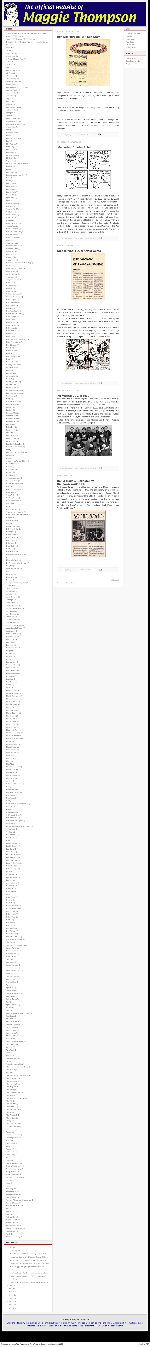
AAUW (8, 62)
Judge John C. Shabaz (14, 628)
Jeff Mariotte (10, 591)
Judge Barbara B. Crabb (15, 625)
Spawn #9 (9, 988)
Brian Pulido (10, 195)
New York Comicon (13, 792)
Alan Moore (10, 76)
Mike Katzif (10, 758)
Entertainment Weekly (14, 393)
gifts (7, 486)
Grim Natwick (11, 520)
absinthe (9, 64)
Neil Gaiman (10, 789)
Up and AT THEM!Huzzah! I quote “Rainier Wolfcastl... (29, 1282)
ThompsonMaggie (12, 1109)
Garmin (9, 466)
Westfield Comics (12, 1203)
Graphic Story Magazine (15, 512)
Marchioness (11, 707)
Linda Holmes (11, 670)
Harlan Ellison (11, 535)
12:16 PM (85, 468)
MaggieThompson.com (14, 699)
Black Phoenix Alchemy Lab (16, 164)
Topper (8, 1132)
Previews (9, 880)
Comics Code (11, 271)
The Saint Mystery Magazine (16, 1098)
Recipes (9, 900)
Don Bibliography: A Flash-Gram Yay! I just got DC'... (28, 1254)
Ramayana (10, 888)
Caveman (9, 217)
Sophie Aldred (11, 982)
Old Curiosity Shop (13, 815)
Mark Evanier (11, 716)
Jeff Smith (9, 594)
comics (8, 265)
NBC (8, 787)
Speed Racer (11, 996)
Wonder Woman (12, 1231)
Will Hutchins (10, 1217)
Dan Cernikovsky (12, 302)
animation (9, 104)
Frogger (9, 455)
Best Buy (9, 147)
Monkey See (10, 769)
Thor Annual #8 (11, 1115)
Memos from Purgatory (14, 738)
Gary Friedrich (11, 469)
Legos (8, 659)
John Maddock (11, 614)
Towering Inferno (12, 1138)
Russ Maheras (11, 934)
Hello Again (10, 543)
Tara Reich (10, 1050)
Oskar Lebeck (11, 835)
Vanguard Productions (14, 1177)
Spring (8, 1010)
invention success (12, 568)
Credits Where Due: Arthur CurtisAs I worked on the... (29, 1260)
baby (8, 130)
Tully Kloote (10, 1152)
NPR (8, 801)
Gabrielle (9, 458)
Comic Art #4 (10, 260)
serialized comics (12, 968)
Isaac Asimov (11, 577)
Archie (8, 116)
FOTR (8, 433)
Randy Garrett (11, 891)
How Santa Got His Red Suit (16, 554)
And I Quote (10, 96)
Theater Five (10, 1107)
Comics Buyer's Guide (14, 268)
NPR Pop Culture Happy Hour (17, 804)
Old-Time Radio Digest (14, 821)
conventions (10, 285)
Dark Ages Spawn (12, 311)
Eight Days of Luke (13, 382)
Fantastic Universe (13, 401)
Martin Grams (11, 721)
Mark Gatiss (10, 719)
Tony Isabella (130, 47)
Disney (8, 348)
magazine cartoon (12, 693)
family (8, 399)
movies (8, 781)
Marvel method (11, 724)
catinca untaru (11, 215)
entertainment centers (14, 390)
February (9, 424)
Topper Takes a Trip (13, 1135)
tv (7, 1157)
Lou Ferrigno (10, 676)
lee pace (9, 656)
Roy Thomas (11, 931)
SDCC (8, 959)
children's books (12, 237)
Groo (8, 523)
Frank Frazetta (11, 438)
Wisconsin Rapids (12, 1225)
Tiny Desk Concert (13, 1123)
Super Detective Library (14, 1041)
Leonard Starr (11, 662)
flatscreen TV (11, 430)
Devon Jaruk (11, 336)
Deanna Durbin (11, 325)
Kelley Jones (10, 642)
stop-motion (10, 1038)
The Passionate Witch (14, 1092)
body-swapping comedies (15, 175)
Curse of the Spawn (13, 297)
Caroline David (11, 209)
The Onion (10, 1090)
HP (7, 557)
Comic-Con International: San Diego (19, 263)
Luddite (8, 685)
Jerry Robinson (11, 597)
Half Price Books (12, 529)
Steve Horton (11, 1033)
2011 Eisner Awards (13, 53)
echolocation (10, 376)
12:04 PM (85, 570)
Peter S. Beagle (11, 869)
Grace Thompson (12, 509)
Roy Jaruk (10, 925)
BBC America (11, 144)
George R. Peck (12, 481)
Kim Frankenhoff (12, 648)
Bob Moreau (10, 172)
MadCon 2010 (11, 690)
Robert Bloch (11, 914)
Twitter (8, 1160)
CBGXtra (9, 220)
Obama (9, 809)
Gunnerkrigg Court (13, 526)
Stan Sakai (10, 1016)
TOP (147, 1344)
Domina (9, 353)
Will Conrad (10, 1211)
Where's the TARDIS (13, 1206)
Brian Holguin (11, 192)
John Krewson (11, 611)
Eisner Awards (11, 384)
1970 (10, 1308)
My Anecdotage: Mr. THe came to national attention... (29, 1273)
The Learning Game (13, 1084)
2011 (10, 1295)
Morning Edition (11, 775)
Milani (8, 761)
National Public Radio (13, 784)
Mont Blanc (10, 772)
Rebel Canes (11, 897)
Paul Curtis (10, 849)
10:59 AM (85, 383)
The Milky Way (11, 1087)
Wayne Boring (11, 1197)
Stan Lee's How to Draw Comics (17, 1013)
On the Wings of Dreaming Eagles (18, 826)
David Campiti (11, 317)
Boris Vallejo (10, 183)
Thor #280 (10, 1112)
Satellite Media (11, 953)
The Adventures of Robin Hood (17, 1067)
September (10, 962)
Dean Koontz (11, 319)
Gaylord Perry (11, 472)
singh (8, 973)
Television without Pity (14, 1064)
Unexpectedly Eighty (13, 1169)
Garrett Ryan (130, 58)
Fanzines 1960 (11, 413)
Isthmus (9, 580)
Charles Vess (11, 226)
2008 (10, 1305)
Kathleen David (11, 636)
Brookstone (10, 198)
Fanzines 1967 (11, 418)
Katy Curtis (10, 639)
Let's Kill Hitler (11, 668)
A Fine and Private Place (15, 59)
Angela (8, 98)
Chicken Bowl (11, 234)
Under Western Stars (13, 1166)
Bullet (8, 200)
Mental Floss (10, 741)
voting (8, 1186)
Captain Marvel (11, 203)
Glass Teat (10, 492)
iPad (7, 571)
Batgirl (8, 135)
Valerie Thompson (12, 1174)
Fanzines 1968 (11, 421)
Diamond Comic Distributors (16, 339)
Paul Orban (10, 852)
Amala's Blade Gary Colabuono (17, 87)
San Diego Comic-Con (14, 939)
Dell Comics (10, 328)
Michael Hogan (11, 747)
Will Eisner (10, 1214)
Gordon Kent (10, 503)
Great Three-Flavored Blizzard (17, 515)
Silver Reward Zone (13, 971)
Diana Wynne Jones (13, 342)
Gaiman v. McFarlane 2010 (15, 461)
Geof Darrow (11, 475)
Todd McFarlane (12, 1126)
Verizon (9, 1180)
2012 (10, 1292)
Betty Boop (10, 152)
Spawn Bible (10, 990)
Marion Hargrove (12, 713)
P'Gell (8, 840)
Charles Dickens (12, 223)
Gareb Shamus (11, 464)
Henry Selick (10, 546)
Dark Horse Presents (14, 314)
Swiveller (9, 1047)
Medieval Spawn (12, 736)
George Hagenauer (13, 478)
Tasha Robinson (12, 1058)
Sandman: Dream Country (15, 945)
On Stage (9, 823)
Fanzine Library (11, 407)
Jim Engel (9, 600)
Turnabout (10, 1155)
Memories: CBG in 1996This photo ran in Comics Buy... (30, 1263)
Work (8, 1234)
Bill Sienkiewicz (11, 155)
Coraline (9, 288)
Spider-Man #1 (11, 999)
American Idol (11, 93)
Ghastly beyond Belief (14, 484)
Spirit (8, 1002)
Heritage (9, 549)
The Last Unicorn (12, 1081)
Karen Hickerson (12, 634)
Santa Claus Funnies (13, 951)
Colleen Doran (11, 254)
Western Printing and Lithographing (18, 1200)
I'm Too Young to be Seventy (16, 563)
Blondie (8, 169)
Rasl (8, 894)
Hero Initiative (11, 551)
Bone (8, 178)
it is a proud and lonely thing (16, 583)
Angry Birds (10, 101)
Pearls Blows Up (12, 857)
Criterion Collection (13, 294)
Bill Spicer (9, 158)
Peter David (10, 866)
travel (8, 1140)
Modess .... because (13, 767)
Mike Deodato (11, 752)
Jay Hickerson (11, 588)
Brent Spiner (10, 186)
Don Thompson (11, 356)
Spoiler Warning (11, 1005)
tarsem (8, 1055)
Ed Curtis (9, 379)
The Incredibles (11, 1078)
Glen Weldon (10, 495)
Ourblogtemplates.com (50, 1344)
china (8, 240)
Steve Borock (11, 1027)
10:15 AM (85, 238)
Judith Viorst (10, 631)
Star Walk (9, 1019)
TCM (8, 1061)
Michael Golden (11, 744)
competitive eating (12, 280)
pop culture (10, 874)
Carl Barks (10, 206)
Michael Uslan (11, 750)
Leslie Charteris (11, 665)
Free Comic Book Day (14, 444)
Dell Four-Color (11, 331)
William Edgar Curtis (13, 1220)
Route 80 (9, 920)
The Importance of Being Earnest (18, 1075)
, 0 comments (92, 135)
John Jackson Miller (133, 33)
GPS (8, 506)
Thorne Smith (11, 1118)
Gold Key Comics (12, 498)
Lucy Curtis (10, 682)
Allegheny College (12, 81)
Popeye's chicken (12, 877)
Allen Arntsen (11, 84)
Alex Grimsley (11, 79)
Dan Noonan (10, 305)
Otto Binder (10, 837)
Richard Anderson (12, 905)
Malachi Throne (11, 702)
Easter (8, 370)
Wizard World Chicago (14, 1228)
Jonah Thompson (12, 619)
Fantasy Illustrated (12, 404)
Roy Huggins (11, 922)
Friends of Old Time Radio (15, 452)
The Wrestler (11, 1104)
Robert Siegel (11, 917)
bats (7, 141)
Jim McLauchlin (11, 605)
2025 (10, 1247)
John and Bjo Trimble (13, 608)
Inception (9, 566)
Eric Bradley (10, 396)
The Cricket (10, 1070)
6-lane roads (10, 56)
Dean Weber (10, 322)
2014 (10, 1285)
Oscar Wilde (10, 829)
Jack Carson (11, 585)
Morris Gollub (11, 778)
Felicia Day (10, 427)
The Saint (9, 1095)
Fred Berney (10, 441)
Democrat (9, 333)
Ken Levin (9, 645)
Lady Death (10, 653)
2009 (10, 1301)
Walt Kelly (9, 1189)
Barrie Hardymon (12, 132)
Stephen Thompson (13, 1024)
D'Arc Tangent (11, 300)
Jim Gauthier (10, 603)
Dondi (8, 359)
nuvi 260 (9, 806)
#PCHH (9, 47)
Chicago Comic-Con (13, 232)
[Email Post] (99, 135)
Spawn (8, 985)
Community (10, 277)
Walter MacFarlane (13, 1194)
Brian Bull (9, 189)
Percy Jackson (11, 860)
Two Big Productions (13, 1163)
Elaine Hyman (11, 387)
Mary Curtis (10, 730)
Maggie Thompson (12, 696)
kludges (9, 651)
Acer (8, 67)
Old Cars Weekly (12, 812)
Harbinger (9, 532)
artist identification (12, 121)
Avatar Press (11, 127)
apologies (9, 113)
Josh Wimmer (11, 622)
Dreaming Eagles (12, 367)
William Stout (10, 1223)
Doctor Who (10, 350)
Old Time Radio (11, 818)
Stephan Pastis (11, 1022)
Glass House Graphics (14, 489)
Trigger (8, 1149)
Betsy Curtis (10, 149)
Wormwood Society (13, 1237)
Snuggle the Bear (12, 979)
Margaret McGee (12, 710)
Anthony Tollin (11, 110)
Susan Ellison (11, 1044)
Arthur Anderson (12, 118)
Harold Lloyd (10, 537)
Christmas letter (12, 249)
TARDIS (9, 1053)
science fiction (11, 956)
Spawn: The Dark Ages (14, 993)
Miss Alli (9, 764)
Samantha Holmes (12, 937)
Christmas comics (12, 246)
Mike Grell (9, 755)
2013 (10, 1288)
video (8, 1183)
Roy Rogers (10, 928)
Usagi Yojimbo (11, 1172)
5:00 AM (85, 135)
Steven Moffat (11, 1036)
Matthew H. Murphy (13, 733)
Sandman (9, 942)
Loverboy (9, 679)
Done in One (10, 362)
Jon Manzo (10, 617)
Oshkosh (9, 832)
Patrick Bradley (11, 843)
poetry (8, 871)
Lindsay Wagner (12, 673)
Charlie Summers (12, 229)
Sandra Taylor (11, 948)
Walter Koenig (11, 1191)
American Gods (11, 90)
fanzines (9, 410)
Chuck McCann (11, 251)
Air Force (9, 73)
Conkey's (9, 282)
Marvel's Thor (11, 727)
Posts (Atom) (70, 583)
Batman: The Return (13, 138)
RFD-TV (9, 903)
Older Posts (115, 580)
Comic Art (9, 257)
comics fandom (11, 274)
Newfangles (10, 795)
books (8, 181)
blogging (9, 166)
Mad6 (8, 687)
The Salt (9, 1101)
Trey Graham (11, 1143)
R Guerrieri (10, 886)
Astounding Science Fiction (15, 124)
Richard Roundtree (13, 908)
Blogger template (9, 1344)
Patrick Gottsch (11, 846)
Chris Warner (11, 243)
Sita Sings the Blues (13, 976)
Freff (8, 450)
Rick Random (11, 911)
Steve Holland (11, 1030)
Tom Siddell (10, 1129)
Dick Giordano (11, 345)
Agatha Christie (11, 70)
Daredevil (9, 308)
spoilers (9, 1007)
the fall (8, 1072)
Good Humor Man (12, 501)
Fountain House (12, 435)
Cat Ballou (9, 212)
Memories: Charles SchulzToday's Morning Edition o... (29, 1257)
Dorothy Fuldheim (12, 365)
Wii (7, 1208)
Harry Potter (10, 540)
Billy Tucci (9, 161)
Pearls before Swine (13, 854)
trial (7, 1146)
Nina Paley (10, 798)
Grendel (9, 518)
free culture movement (14, 447)
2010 (10, 1298)
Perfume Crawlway (13, 863)
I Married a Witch (12, 560)
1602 (8, 50)
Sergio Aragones (12, 965)
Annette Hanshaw (12, 107)
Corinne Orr (10, 291)
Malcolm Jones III (12, 704)
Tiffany (8, 1121)
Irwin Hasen (10, 574)
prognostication (11, 883)
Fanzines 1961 (11, 416)
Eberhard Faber (12, 373)
